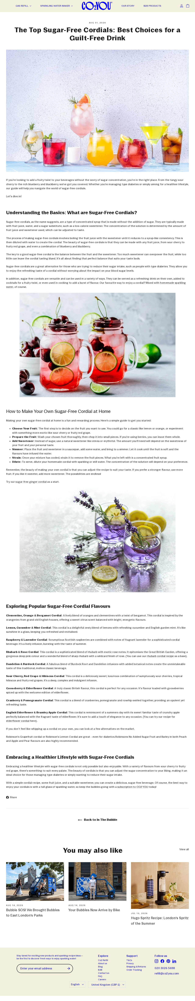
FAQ (100, 976)
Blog (100, 967)
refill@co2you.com (167, 973)
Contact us (103, 973)
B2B (100, 970)
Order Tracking (134, 970)
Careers (102, 979)
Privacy (130, 963)
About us (102, 963)
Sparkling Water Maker (55, 5)
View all (184, 849)
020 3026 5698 (165, 968)
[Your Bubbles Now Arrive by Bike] (97, 881)
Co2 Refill (103, 960)
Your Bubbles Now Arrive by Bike (94, 910)
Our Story (127, 5)
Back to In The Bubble (100, 820)
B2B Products (152, 5)
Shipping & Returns (136, 967)
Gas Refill (22, 5)
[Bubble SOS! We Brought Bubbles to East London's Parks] (35, 881)
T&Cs (129, 960)
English (75, 984)
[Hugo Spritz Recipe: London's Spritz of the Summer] (160, 885)
